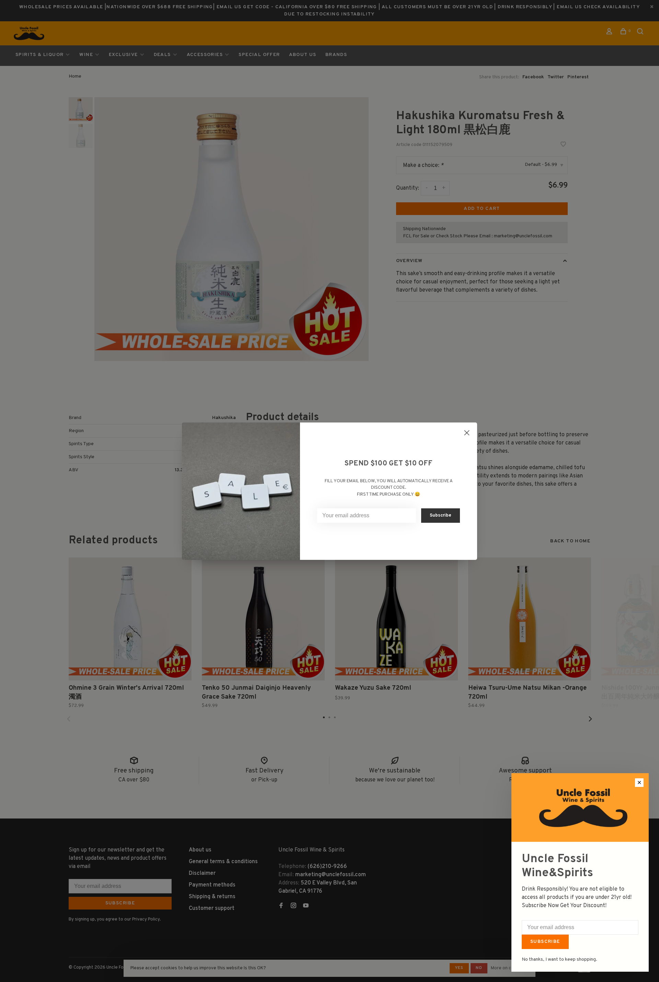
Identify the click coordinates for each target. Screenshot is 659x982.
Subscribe (545, 942)
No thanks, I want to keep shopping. (559, 959)
